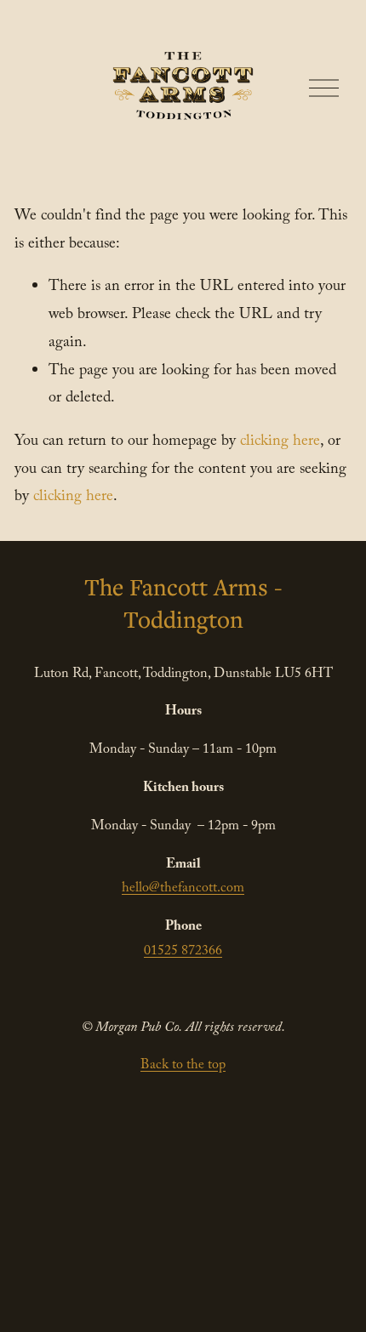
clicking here (280, 443)
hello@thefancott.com (183, 889)
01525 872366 (183, 952)
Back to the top (183, 1066)
